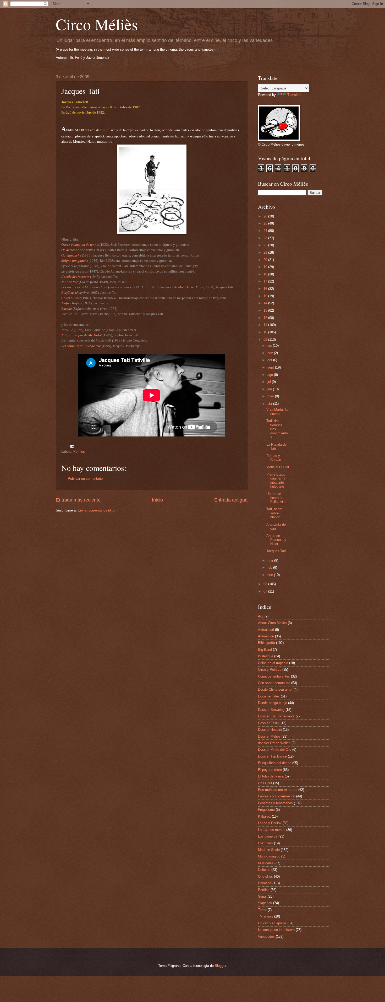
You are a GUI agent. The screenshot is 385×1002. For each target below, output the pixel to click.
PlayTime (67, 293)
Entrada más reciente (78, 500)
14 (265, 303)
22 (265, 245)
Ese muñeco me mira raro (277, 790)
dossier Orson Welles (274, 743)
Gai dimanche (71, 255)
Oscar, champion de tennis (80, 245)
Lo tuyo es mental (271, 830)
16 (265, 289)
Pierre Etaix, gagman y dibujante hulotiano (275, 480)
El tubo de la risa (271, 776)
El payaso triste (270, 770)
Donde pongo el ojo (272, 703)
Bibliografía (266, 643)
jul (269, 382)
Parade (66, 309)
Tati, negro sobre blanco (274, 513)
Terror (262, 910)
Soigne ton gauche (74, 261)
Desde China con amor (275, 689)
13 (265, 310)
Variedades (266, 937)
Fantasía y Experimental (276, 796)
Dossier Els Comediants (276, 716)
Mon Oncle (186, 287)
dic (270, 346)
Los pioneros (267, 836)
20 (265, 260)
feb (270, 567)
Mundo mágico (269, 856)
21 (265, 252)
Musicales (265, 863)
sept (271, 367)
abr (270, 404)
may (271, 396)
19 (265, 267)
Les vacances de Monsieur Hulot (84, 287)
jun (270, 389)
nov (270, 353)
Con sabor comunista (274, 683)
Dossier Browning (271, 710)
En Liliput (265, 783)
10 (265, 332)
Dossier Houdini (270, 730)
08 (265, 584)
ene (270, 575)
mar (270, 560)
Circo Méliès (97, 24)
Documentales (269, 696)
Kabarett (264, 816)
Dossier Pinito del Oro (274, 750)
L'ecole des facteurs (75, 277)
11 (265, 325)
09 (265, 340)
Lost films (265, 843)
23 (265, 238)
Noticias (264, 870)
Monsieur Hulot (277, 467)
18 (265, 274)
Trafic (65, 303)
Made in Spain (269, 850)
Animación (266, 636)
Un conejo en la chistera (276, 930)
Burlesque (265, 656)
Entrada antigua (231, 500)
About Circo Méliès (272, 623)
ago (270, 375)
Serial (262, 896)
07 (265, 591)
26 (265, 216)
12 (265, 318)
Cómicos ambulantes (274, 676)
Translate (294, 95)
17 (265, 281)
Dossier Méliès (269, 736)
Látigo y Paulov (270, 823)
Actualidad (266, 630)
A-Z (260, 616)
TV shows (265, 916)
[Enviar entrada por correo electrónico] (71, 446)
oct (270, 360)
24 (265, 231)
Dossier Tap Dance (272, 756)
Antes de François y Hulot (276, 540)
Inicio (157, 500)
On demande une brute (77, 250)
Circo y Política (269, 669)
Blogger (220, 966)
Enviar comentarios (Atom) (98, 510)
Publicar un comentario (85, 479)
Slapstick (265, 903)
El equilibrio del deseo (274, 763)
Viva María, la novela (277, 411)
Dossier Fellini (268, 723)
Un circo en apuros (272, 923)
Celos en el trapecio (273, 663)
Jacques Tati (276, 551)
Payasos (264, 883)
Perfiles (79, 452)
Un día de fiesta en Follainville (276, 498)
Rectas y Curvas (273, 458)
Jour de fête (69, 282)
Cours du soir (71, 298)
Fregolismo (266, 810)
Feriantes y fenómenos (275, 803)
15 (265, 296)
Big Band (265, 650)
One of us (265, 876)
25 (265, 223)
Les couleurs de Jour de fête (81, 346)
